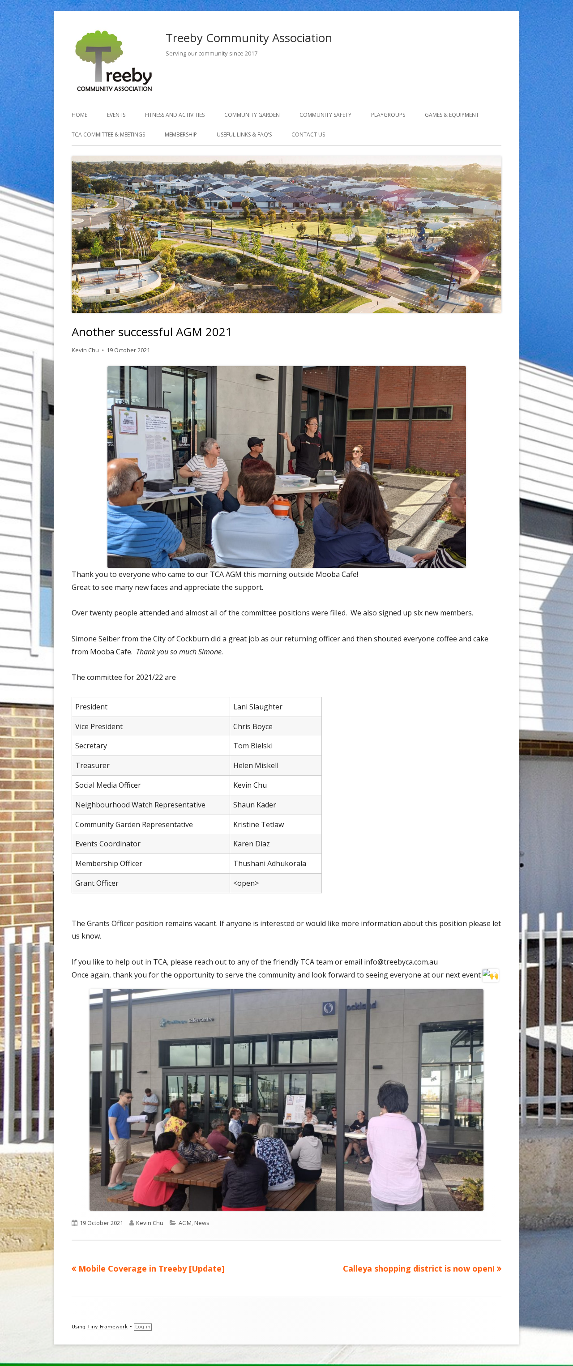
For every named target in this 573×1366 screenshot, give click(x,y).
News (202, 1223)
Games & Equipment (452, 115)
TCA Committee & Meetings (108, 134)
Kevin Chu (85, 350)
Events (116, 115)
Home (79, 115)
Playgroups (388, 115)
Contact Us (308, 134)
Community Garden (252, 115)
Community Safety (325, 115)
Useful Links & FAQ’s (244, 134)
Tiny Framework (107, 1327)
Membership (181, 134)
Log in (142, 1327)
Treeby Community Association (249, 38)
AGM (185, 1223)
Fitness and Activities (175, 115)
